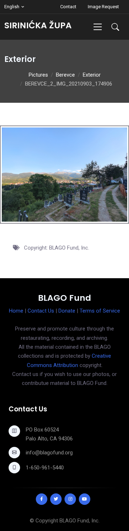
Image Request (103, 6)
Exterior (92, 75)
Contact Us (41, 311)
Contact (68, 6)
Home (16, 311)
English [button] (11, 6)
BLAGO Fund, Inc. (79, 520)
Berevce (65, 75)
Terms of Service (100, 311)
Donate (66, 311)
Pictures (38, 75)
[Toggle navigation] (97, 26)
